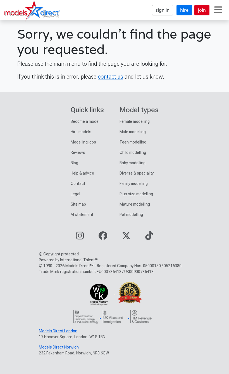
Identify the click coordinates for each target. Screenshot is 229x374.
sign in (163, 10)
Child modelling (133, 152)
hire (184, 10)
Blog (74, 163)
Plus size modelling (136, 194)
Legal (75, 194)
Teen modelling (133, 142)
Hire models (81, 132)
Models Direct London (58, 331)
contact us (110, 76)
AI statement (82, 214)
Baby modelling (132, 163)
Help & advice (82, 173)
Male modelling (133, 132)
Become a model (85, 121)
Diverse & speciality (137, 173)
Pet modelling (131, 214)
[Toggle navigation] (218, 10)
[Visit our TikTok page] (149, 237)
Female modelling (135, 121)
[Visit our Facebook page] (103, 237)
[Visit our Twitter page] (126, 237)
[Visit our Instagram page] (79, 237)
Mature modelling (135, 204)
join (202, 10)
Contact (78, 183)
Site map (78, 204)
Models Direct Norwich (59, 347)
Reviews (78, 152)
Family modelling (134, 183)
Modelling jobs (83, 142)
